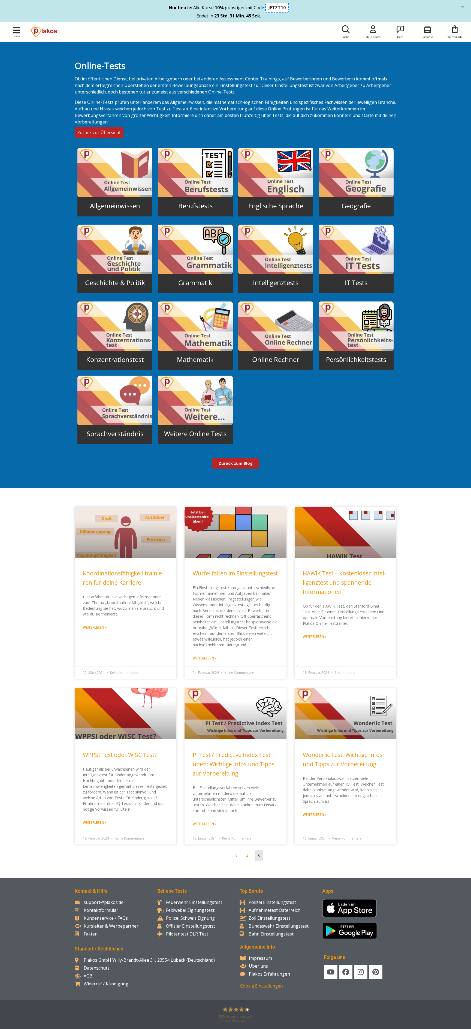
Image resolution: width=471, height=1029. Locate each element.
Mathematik (195, 359)
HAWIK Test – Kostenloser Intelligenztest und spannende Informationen (344, 582)
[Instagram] (360, 972)
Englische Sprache (275, 205)
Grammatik (195, 282)
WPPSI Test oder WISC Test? (120, 755)
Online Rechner (275, 359)
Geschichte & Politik (115, 282)
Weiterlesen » (95, 627)
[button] (16, 30)
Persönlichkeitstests (356, 359)
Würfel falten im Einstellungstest (235, 573)
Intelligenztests (275, 282)
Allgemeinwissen (115, 205)
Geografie (356, 205)
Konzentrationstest (115, 359)
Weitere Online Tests (195, 433)
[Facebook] (345, 972)
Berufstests (195, 205)
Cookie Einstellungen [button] (261, 986)
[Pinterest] (375, 972)
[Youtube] (330, 972)
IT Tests (356, 282)
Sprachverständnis (115, 433)
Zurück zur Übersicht (99, 132)
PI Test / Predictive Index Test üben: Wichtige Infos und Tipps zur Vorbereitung (233, 764)
